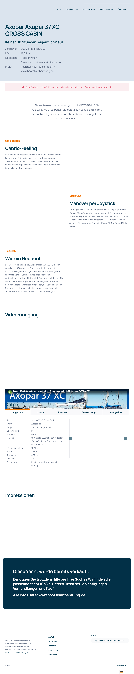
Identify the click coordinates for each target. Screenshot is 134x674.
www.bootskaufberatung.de (61, 595)
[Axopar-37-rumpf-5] (98, 438)
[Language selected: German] (124, 672)
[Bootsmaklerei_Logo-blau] (28, 6)
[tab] (17, 412)
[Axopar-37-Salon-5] (99, 139)
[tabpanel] (67, 443)
